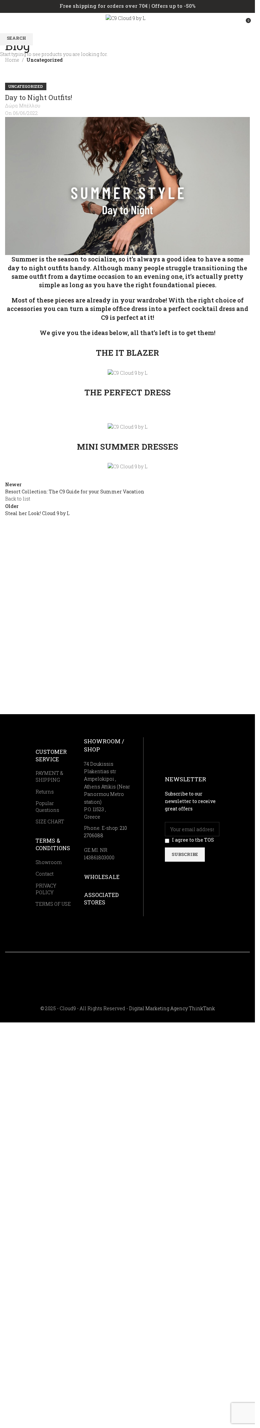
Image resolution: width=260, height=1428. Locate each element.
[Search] (233, 23)
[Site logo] (127, 22)
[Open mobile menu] (8, 23)
